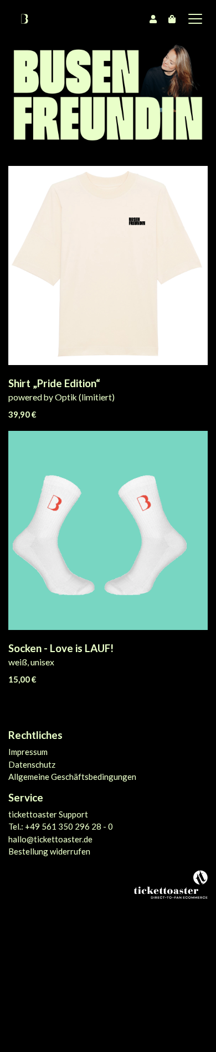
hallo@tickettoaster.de (50, 839)
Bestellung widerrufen (49, 851)
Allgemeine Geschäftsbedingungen (72, 777)
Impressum (28, 752)
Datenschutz (31, 764)
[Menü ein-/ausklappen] (192, 19)
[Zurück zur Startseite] (24, 19)
